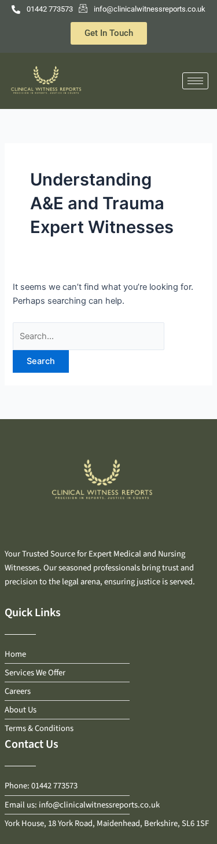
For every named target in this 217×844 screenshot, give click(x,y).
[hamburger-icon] (195, 80)
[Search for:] (88, 336)
